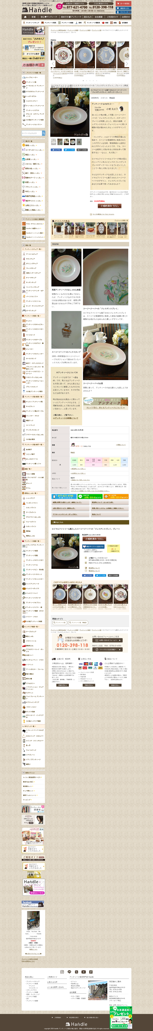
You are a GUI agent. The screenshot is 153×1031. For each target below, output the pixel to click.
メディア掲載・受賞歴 (78, 998)
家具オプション (30, 773)
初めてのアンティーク (78, 988)
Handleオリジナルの (34, 233)
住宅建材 (125, 23)
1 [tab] (83, 81)
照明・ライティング (33, 994)
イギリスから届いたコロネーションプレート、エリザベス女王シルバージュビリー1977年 (63, 71)
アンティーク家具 (50, 23)
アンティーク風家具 (93, 23)
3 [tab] (90, 81)
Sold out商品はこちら (28, 961)
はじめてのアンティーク (71, 16)
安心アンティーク (48, 16)
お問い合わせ (126, 16)
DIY (27, 998)
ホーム (25, 16)
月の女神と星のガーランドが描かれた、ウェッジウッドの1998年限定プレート (106, 71)
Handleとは (74, 983)
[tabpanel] (85, 59)
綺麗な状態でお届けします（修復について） (67, 502)
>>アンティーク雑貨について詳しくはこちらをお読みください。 (90, 491)
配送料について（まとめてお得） (103, 502)
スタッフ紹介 (75, 996)
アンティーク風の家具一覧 (33, 397)
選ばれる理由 (75, 986)
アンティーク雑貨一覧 (121, 220)
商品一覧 (28, 245)
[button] (52, 110)
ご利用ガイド (113, 16)
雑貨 (106, 23)
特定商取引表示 (74, 1017)
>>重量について (121, 445)
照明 (80, 23)
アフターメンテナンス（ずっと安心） (65, 514)
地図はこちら (33, 949)
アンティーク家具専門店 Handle (82, 977)
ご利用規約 (57, 1017)
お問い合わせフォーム (120, 1005)
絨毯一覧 (27, 469)
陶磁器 (73, 452)
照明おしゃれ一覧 (30, 493)
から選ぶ (31, 145)
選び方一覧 (29, 141)
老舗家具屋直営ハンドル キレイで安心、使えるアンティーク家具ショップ (38, 8)
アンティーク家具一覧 (32, 316)
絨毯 (115, 23)
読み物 (88, 16)
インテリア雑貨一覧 (31, 627)
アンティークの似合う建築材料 (35, 219)
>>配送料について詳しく (78, 469)
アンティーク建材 (32, 1001)
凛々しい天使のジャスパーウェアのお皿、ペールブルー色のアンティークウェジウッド (84, 71)
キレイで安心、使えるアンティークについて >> (105, 408)
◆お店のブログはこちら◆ (33, 953)
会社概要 (99, 16)
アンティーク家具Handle (58, 30)
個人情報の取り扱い (93, 1017)
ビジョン (74, 981)
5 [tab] (97, 81)
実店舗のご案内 (115, 981)
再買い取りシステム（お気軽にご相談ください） (108, 508)
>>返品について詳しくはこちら (80, 480)
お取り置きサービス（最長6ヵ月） (64, 508)
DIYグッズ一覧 (29, 726)
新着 (33, 16)
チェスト (32, 986)
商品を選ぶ (29, 977)
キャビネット (33, 988)
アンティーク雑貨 (67, 23)
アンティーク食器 (85, 30)
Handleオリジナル (35, 237)
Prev (55, 597)
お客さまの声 (52, 982)
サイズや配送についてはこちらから (103, 214)
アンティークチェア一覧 (33, 249)
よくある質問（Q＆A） (56, 987)
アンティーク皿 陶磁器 (79, 622)
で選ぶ (33, 164)
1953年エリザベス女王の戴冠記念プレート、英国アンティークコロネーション (127, 71)
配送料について (94, 568)
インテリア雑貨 (31, 996)
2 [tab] (86, 81)
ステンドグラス (31, 990)
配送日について (94, 571)
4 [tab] (93, 81)
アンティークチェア (32, 23)
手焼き (34, 224)
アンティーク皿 (96, 30)
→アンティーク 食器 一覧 (33, 73)
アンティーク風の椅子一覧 (33, 444)
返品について (96, 514)
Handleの (33, 228)
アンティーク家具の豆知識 (30, 959)
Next (125, 597)
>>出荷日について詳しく (78, 473)
